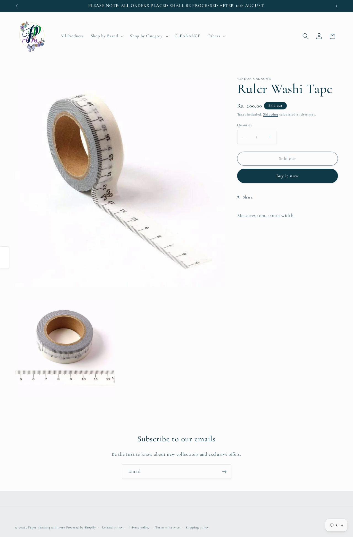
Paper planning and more (46, 527)
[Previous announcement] (17, 6)
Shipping (270, 114)
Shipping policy (197, 527)
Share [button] (248, 197)
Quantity (244, 125)
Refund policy (112, 527)
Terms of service (167, 527)
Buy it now (287, 176)
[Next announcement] (336, 6)
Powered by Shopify (81, 527)
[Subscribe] (224, 471)
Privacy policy (139, 527)
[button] (106, 36)
